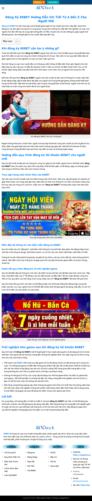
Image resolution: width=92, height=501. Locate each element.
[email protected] (80, 481)
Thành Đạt (85, 485)
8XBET (20, 363)
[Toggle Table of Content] (16, 41)
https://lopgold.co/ (82, 455)
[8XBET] (46, 8)
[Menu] (3, 8)
